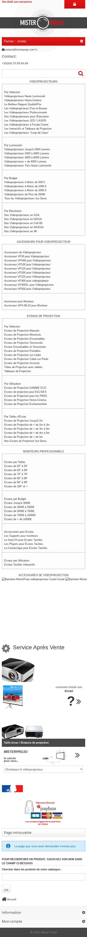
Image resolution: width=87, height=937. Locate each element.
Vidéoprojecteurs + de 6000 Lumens (25, 161)
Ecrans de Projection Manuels (21, 330)
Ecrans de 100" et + (16, 486)
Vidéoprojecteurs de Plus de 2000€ (24, 194)
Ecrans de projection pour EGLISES (25, 391)
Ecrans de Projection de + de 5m (23, 436)
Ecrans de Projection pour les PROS (25, 395)
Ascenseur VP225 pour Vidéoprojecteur (27, 276)
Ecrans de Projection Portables (22, 350)
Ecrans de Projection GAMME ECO (25, 387)
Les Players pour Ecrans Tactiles (23, 543)
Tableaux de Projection (17, 371)
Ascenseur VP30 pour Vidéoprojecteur (26, 256)
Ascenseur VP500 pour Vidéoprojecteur (27, 288)
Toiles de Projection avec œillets (23, 367)
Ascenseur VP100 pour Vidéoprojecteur (27, 264)
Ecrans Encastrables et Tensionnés (25, 346)
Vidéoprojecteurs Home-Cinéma (22, 100)
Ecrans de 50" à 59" (16, 466)
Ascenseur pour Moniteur (19, 301)
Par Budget (10, 178)
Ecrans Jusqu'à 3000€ (17, 502)
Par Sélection (12, 92)
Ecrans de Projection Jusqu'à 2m (23, 420)
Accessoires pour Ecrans (19, 531)
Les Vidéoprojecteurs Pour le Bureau (25, 108)
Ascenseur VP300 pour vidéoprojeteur (26, 280)
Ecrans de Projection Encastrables (24, 338)
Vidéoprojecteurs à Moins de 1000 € (25, 186)
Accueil (11, 899)
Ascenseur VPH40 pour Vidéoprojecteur (27, 260)
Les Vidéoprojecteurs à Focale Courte (26, 124)
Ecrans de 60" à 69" (16, 470)
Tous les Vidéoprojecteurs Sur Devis (25, 198)
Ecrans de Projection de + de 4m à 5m (27, 432)
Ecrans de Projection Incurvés (22, 363)
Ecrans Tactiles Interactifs (19, 564)
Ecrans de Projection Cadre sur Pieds (26, 359)
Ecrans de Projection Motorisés (22, 334)
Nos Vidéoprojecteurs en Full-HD (23, 223)
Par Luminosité (13, 145)
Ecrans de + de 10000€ (18, 519)
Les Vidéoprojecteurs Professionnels (25, 112)
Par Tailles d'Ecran (15, 416)
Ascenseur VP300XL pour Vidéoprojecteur (29, 284)
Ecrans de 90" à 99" (16, 482)
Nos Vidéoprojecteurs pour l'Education (26, 116)
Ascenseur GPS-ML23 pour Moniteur (25, 305)
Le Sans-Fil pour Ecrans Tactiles (23, 539)
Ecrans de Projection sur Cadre (22, 354)
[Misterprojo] (43, 22)
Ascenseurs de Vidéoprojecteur (22, 252)
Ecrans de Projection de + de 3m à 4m (27, 428)
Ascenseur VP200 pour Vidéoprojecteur (27, 272)
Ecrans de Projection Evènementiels (25, 404)
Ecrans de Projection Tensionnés (23, 342)
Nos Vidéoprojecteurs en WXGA (23, 219)
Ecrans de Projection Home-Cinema (25, 399)
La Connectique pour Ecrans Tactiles (25, 548)
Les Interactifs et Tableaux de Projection (28, 128)
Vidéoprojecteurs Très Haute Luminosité (27, 165)
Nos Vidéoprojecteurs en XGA (21, 215)
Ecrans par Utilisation (16, 560)
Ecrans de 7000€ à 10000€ (20, 515)
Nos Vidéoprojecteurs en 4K (20, 231)
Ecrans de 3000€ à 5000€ (19, 507)
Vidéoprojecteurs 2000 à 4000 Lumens (26, 153)
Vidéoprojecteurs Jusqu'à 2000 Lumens (27, 149)
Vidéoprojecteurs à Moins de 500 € (24, 182)
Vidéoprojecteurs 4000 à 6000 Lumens (26, 157)
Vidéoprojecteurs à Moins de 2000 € (25, 190)
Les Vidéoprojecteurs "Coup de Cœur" (26, 132)
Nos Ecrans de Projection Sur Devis (25, 440)
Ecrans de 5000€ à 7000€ (19, 511)
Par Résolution (12, 211)
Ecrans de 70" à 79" (16, 474)
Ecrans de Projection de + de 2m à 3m (27, 424)
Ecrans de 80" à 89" (16, 478)
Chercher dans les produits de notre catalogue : (32, 869)
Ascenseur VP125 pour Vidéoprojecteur (27, 268)
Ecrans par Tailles (14, 462)
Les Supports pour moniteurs (21, 535)
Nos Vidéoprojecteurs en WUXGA (24, 227)
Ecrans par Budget (15, 498)
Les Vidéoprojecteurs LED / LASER (25, 120)
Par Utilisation (12, 383)
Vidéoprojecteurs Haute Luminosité (24, 96)
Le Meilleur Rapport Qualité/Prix (22, 104)
